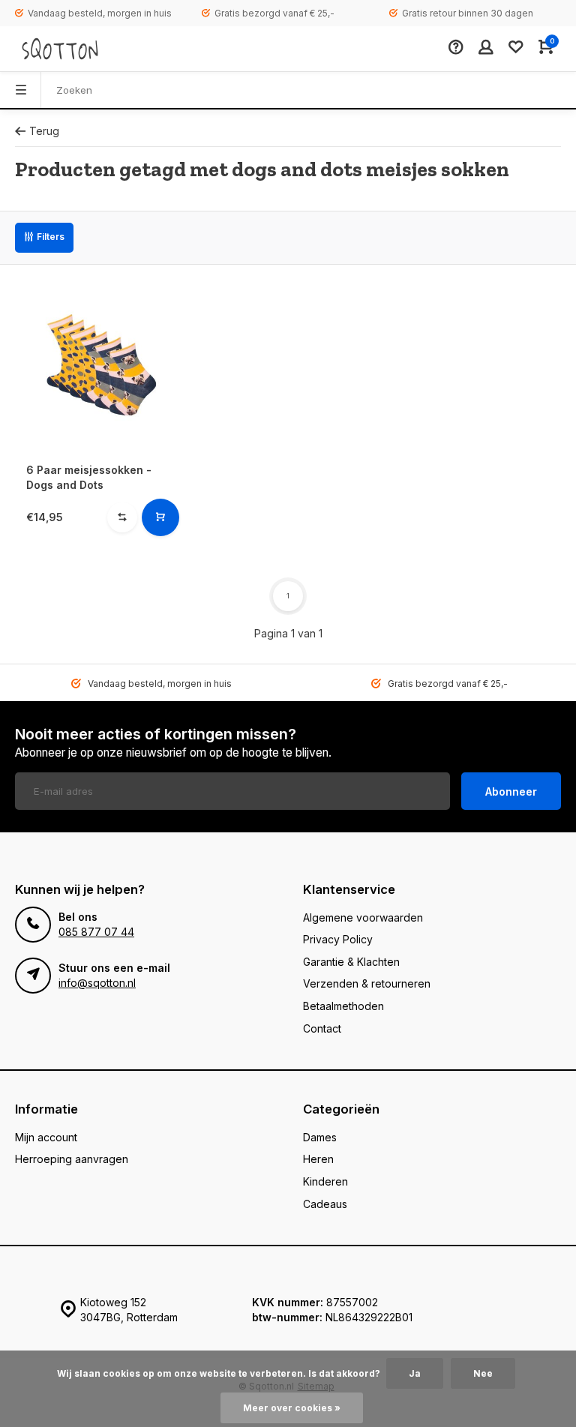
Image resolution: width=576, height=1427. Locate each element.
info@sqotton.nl (97, 982)
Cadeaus (325, 1204)
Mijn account (46, 1137)
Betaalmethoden (343, 1006)
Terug (44, 130)
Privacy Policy (338, 939)
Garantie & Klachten (351, 961)
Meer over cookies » (291, 1408)
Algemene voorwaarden (363, 917)
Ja (415, 1373)
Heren (318, 1159)
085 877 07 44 (96, 931)
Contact (322, 1028)
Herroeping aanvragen (71, 1159)
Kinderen (325, 1181)
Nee (483, 1373)
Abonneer (511, 791)
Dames (320, 1137)
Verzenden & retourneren (366, 983)
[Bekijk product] (160, 517)
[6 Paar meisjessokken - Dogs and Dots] (101, 365)
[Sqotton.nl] (60, 48)
